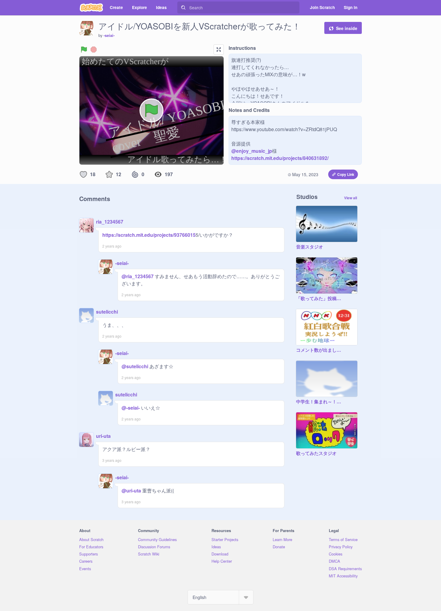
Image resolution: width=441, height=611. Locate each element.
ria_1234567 (109, 221)
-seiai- (109, 35)
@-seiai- (131, 407)
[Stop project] (93, 49)
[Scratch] (91, 7)
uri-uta (103, 435)
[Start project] (84, 49)
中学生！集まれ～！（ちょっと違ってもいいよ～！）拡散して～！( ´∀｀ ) (320, 402)
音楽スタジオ (309, 247)
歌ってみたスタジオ (316, 453)
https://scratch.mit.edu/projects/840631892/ (279, 158)
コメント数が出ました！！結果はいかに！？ (320, 350)
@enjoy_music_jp (251, 150)
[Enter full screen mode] (219, 49)
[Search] (183, 8)
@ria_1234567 (138, 276)
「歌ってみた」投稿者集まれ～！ (320, 298)
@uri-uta (131, 490)
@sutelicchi (135, 366)
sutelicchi (107, 311)
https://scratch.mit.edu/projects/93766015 (149, 234)
